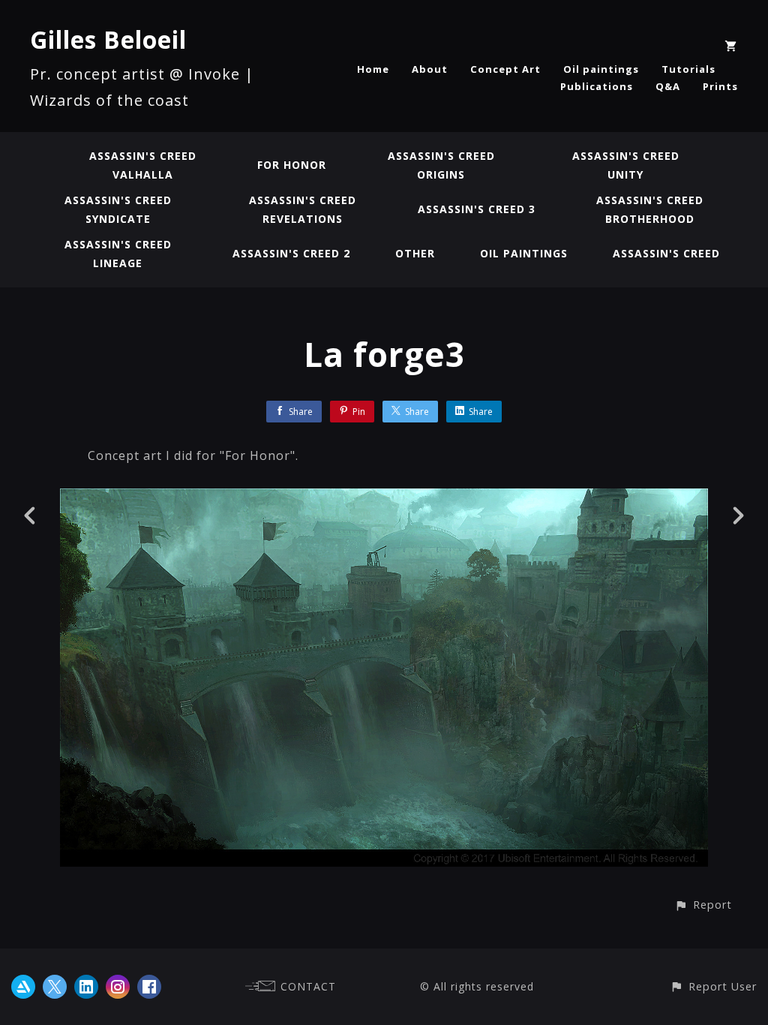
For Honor (291, 165)
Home (373, 69)
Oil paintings (601, 69)
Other (415, 253)
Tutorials (689, 69)
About (430, 69)
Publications (596, 86)
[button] (703, 904)
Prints (720, 86)
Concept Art (505, 69)
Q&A (668, 86)
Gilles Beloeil (108, 39)
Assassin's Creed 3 (477, 209)
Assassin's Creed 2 (291, 253)
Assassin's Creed (666, 253)
